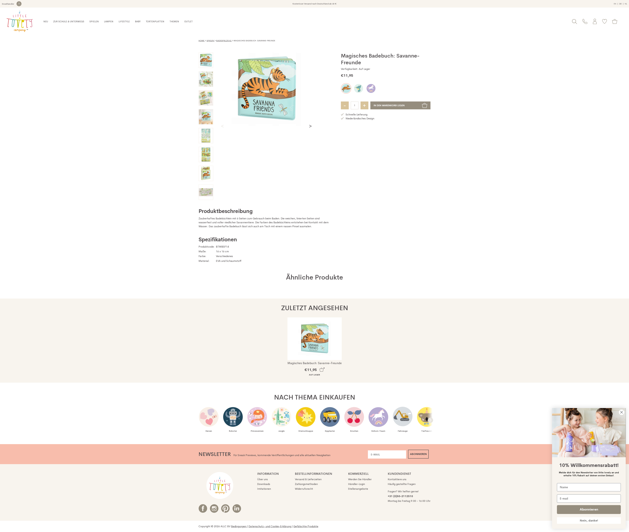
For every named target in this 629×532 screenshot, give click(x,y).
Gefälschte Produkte (305, 526)
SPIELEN (210, 40)
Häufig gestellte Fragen (402, 484)
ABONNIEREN (418, 454)
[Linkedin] (236, 508)
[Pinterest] (225, 508)
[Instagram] (214, 508)
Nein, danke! (589, 520)
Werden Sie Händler (360, 479)
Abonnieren (589, 509)
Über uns (262, 479)
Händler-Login (356, 484)
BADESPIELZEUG (224, 40)
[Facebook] (203, 508)
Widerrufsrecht (304, 489)
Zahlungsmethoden (306, 484)
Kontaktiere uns (397, 479)
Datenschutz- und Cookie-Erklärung (270, 526)
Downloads (263, 484)
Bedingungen (239, 526)
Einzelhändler (8, 4)
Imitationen (264, 489)
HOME (202, 40)
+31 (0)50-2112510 (400, 496)
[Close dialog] (621, 412)
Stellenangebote (358, 489)
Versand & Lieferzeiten (308, 479)
